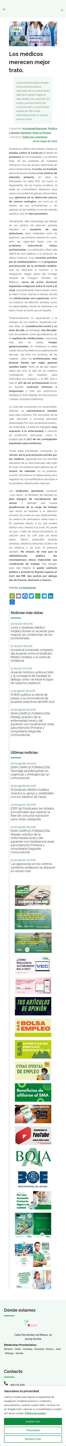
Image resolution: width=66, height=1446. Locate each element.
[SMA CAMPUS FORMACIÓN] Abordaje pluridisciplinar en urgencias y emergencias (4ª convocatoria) (30, 773)
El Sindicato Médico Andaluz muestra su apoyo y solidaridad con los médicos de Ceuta (32, 793)
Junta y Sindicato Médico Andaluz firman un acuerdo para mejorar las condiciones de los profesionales (32, 633)
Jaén (58, 1349)
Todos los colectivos (34, 137)
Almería (8, 1349)
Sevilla (19, 1353)
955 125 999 (17, 1384)
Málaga (9, 1353)
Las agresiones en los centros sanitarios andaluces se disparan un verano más (33, 867)
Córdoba (27, 1349)
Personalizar (33, 1430)
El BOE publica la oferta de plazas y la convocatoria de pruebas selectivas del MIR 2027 (33, 698)
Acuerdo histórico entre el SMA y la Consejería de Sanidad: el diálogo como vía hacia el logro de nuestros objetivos (32, 678)
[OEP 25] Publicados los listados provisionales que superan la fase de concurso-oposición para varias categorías (32, 814)
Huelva (50, 1349)
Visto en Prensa (41, 132)
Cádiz (17, 1349)
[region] (33, 1416)
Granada (39, 1349)
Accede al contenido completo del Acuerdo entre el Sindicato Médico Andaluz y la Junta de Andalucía (32, 655)
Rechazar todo (33, 1439)
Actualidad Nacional (35, 128)
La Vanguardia (27, 587)
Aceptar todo (33, 1421)
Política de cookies (35, 1413)
